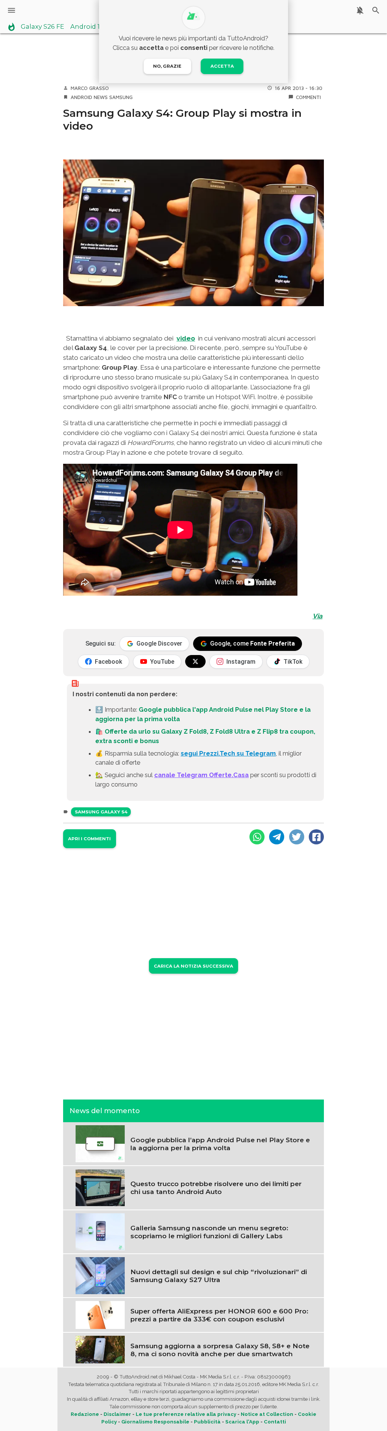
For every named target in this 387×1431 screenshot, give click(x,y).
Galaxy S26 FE (42, 27)
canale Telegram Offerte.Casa (201, 775)
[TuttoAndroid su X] (195, 661)
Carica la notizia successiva (193, 966)
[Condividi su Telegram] (276, 836)
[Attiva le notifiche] (360, 10)
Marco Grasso (90, 88)
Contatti (275, 1422)
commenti (308, 97)
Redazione (85, 1414)
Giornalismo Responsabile (155, 1422)
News (101, 97)
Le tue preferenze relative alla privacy (186, 1414)
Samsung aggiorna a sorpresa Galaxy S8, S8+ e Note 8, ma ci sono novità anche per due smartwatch (220, 1350)
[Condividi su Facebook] (316, 836)
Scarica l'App (242, 1422)
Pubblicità (207, 1422)
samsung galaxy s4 (101, 812)
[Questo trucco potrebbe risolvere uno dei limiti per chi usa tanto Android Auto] (100, 1187)
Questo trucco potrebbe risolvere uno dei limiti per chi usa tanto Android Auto (216, 1188)
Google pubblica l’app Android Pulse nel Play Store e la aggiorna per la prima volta (220, 1144)
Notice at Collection (267, 1414)
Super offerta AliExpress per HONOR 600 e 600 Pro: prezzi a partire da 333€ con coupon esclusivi (219, 1315)
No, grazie (167, 66)
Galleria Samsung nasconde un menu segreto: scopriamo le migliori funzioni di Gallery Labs (209, 1232)
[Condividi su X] (296, 836)
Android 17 (87, 27)
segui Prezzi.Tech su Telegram (228, 753)
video (185, 338)
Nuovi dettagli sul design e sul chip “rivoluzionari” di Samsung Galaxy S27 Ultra (218, 1276)
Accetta (222, 66)
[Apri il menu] (11, 10)
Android (81, 97)
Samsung (121, 97)
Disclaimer (117, 1414)
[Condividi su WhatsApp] (257, 836)
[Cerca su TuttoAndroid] (376, 10)
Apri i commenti (89, 838)
